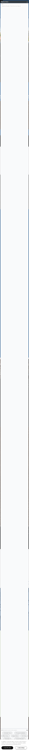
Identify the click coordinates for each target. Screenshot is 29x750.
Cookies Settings (21, 747)
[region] (14, 744)
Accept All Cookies (7, 747)
